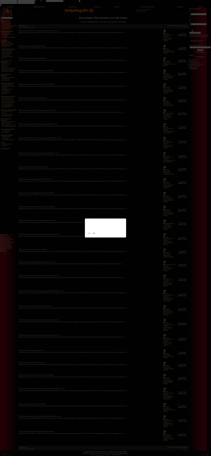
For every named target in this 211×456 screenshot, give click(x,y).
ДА (89, 233)
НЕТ (94, 233)
